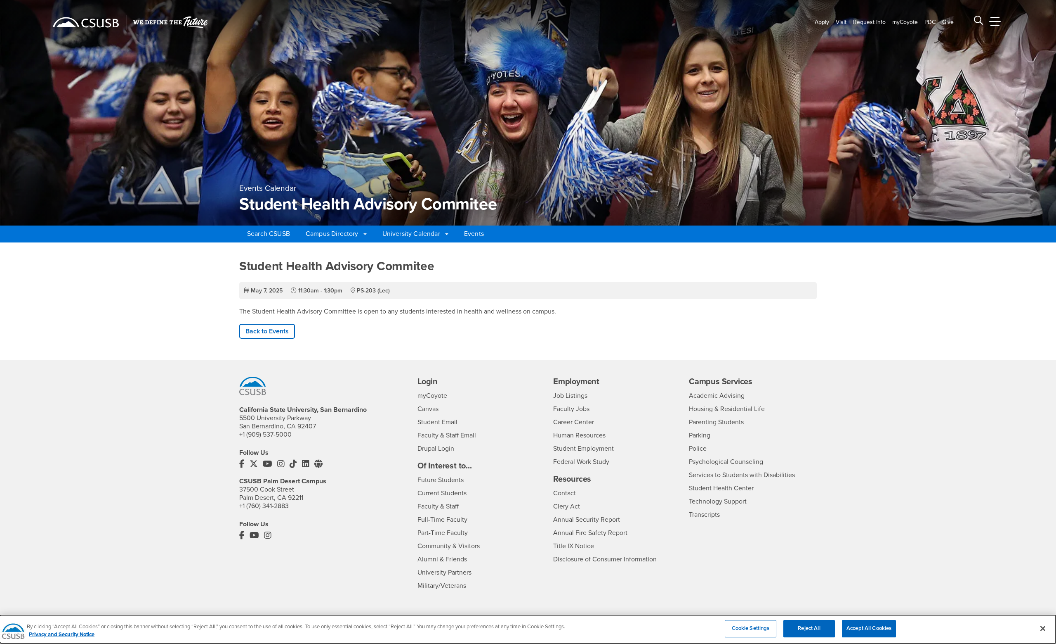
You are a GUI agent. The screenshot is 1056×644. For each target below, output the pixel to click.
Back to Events (267, 331)
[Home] (86, 22)
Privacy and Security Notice (61, 635)
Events (474, 234)
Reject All (809, 628)
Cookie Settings (751, 628)
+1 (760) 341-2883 (264, 506)
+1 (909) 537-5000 (265, 434)
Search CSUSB (268, 234)
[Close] (1043, 628)
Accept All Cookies (868, 628)
